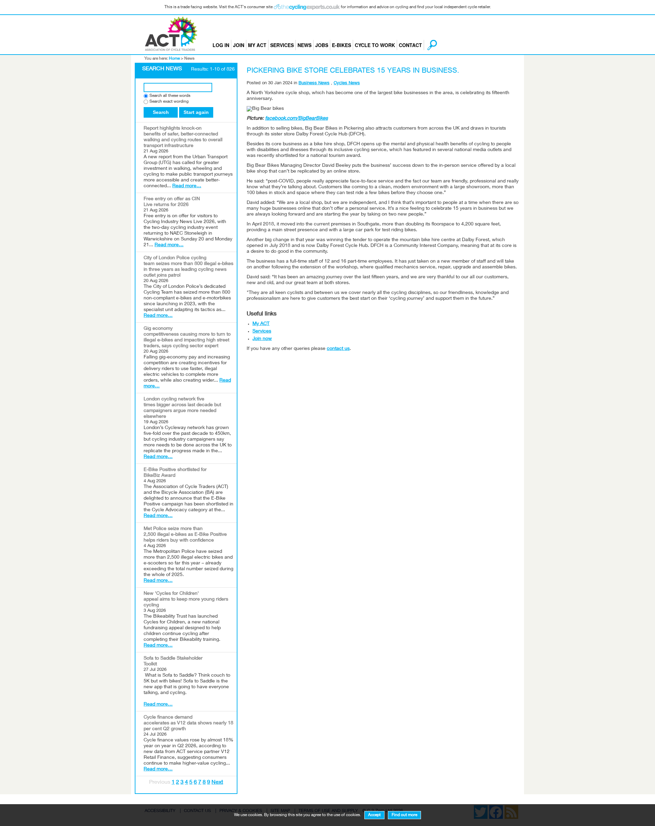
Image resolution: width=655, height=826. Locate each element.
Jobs (321, 45)
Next (217, 782)
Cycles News (347, 83)
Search (161, 112)
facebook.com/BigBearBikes (296, 118)
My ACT (257, 45)
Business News (314, 83)
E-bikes (341, 45)
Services (282, 45)
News (304, 45)
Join (238, 45)
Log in (221, 45)
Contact (410, 45)
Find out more (404, 815)
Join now (262, 339)
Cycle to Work (375, 45)
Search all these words (169, 96)
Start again (196, 112)
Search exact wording (169, 102)
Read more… (186, 186)
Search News (162, 69)
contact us (338, 348)
